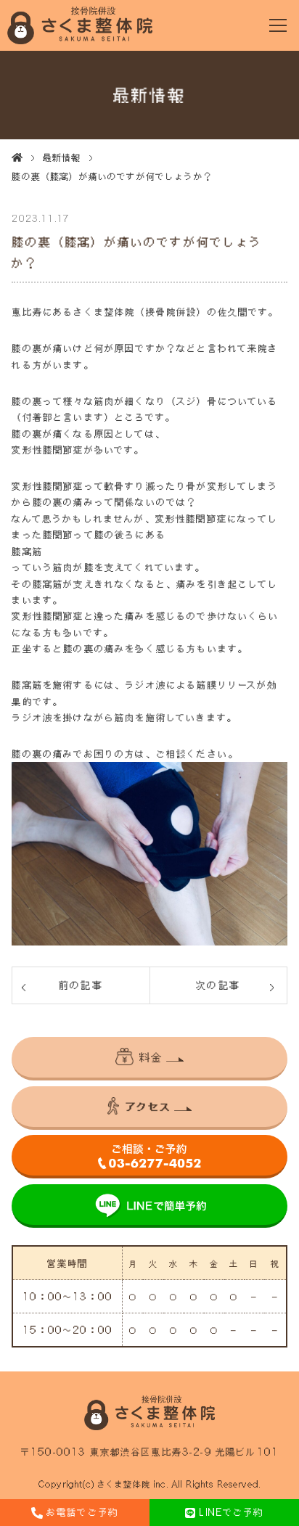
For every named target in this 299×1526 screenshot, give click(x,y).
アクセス (148, 1106)
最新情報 (62, 157)
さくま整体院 (123, 1484)
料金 (151, 1057)
